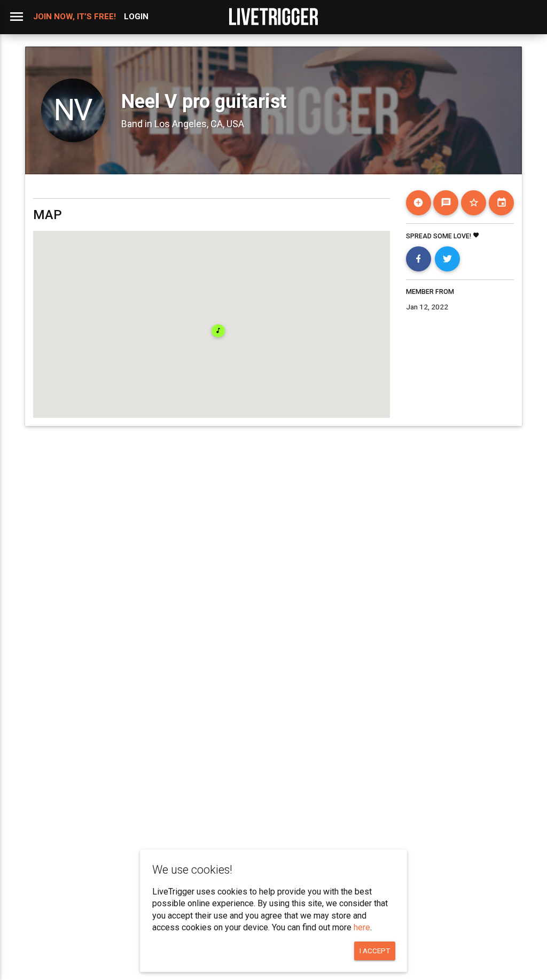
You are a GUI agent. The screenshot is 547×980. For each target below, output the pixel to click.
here (362, 927)
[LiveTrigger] (273, 16)
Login (136, 16)
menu (16, 16)
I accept (375, 950)
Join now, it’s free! (74, 16)
